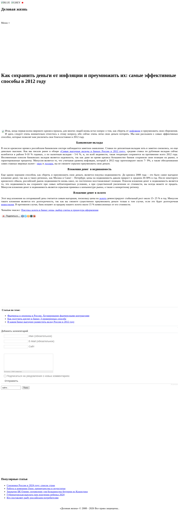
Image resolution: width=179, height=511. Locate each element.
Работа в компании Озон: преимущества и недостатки (36, 488)
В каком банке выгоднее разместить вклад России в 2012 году (40, 321)
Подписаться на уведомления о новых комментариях (38, 376)
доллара (49, 163)
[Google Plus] (34, 216)
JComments (174, 384)
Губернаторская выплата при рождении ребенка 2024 (35, 494)
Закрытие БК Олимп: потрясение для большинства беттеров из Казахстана (47, 491)
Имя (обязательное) (40, 336)
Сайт (31, 346)
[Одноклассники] (28, 216)
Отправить (11, 381)
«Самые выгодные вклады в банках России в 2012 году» (92, 151)
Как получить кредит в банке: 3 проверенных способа (36, 318)
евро (39, 163)
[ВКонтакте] (22, 216)
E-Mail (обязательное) (41, 341)
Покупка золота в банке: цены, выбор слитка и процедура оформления (59, 210)
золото (102, 198)
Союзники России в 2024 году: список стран (31, 485)
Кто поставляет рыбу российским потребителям (32, 497)
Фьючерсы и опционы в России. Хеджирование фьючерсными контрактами (48, 315)
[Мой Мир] (31, 216)
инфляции (134, 130)
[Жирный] (5, 351)
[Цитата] (9, 351)
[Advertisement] (89, 49)
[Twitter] (25, 216)
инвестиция (7, 204)
